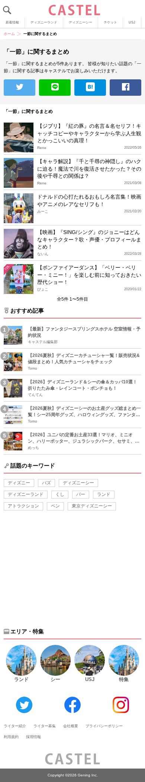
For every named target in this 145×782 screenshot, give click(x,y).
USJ (132, 22)
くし (59, 494)
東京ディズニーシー (92, 506)
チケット (110, 22)
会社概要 (70, 726)
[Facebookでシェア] (125, 87)
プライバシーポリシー (104, 726)
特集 (124, 679)
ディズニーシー (80, 22)
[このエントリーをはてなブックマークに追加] (90, 87)
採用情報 (33, 737)
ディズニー (19, 482)
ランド (103, 494)
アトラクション (23, 506)
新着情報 (12, 22)
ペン (55, 506)
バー (80, 494)
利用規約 (11, 737)
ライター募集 (44, 726)
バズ (46, 482)
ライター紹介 (15, 726)
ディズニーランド (43, 22)
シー (55, 679)
